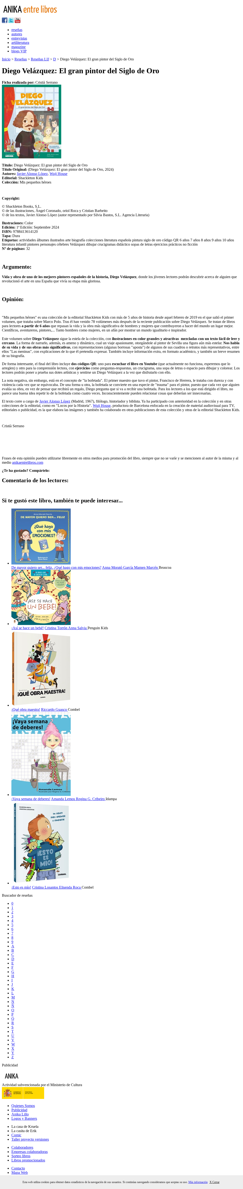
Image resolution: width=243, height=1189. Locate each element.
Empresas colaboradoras (29, 1152)
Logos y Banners (24, 1118)
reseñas (16, 30)
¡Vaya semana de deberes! (30, 799)
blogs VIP (19, 51)
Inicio (6, 59)
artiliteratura (20, 43)
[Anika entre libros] (26, 1081)
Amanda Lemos (63, 799)
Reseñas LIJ (40, 59)
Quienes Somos (23, 1106)
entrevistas (19, 38)
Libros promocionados (28, 1160)
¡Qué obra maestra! (25, 709)
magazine (18, 47)
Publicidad (19, 1110)
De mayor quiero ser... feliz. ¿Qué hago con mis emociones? (56, 567)
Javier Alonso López (32, 174)
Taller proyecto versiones (30, 1139)
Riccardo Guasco (54, 709)
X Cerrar (215, 1182)
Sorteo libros (20, 1156)
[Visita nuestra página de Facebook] (4, 22)
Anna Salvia (78, 628)
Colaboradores (22, 1147)
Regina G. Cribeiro (91, 799)
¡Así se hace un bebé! (27, 628)
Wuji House (58, 174)
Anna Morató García (118, 567)
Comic (16, 1135)
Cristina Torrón (56, 628)
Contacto (18, 1168)
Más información (198, 1182)
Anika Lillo (20, 1114)
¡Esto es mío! (21, 887)
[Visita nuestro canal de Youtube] (17, 22)
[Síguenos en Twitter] (11, 22)
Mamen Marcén (146, 567)
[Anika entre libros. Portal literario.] (33, 15)
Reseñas (20, 59)
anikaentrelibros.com (27, 462)
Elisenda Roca (70, 887)
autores (16, 34)
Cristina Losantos (45, 887)
